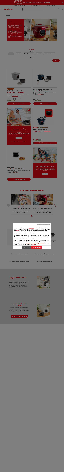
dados (17, 230)
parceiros (31, 228)
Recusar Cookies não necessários (43, 224)
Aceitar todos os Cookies (37, 247)
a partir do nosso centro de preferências (35, 242)
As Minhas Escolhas (27, 247)
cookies (33, 244)
